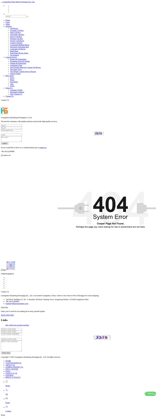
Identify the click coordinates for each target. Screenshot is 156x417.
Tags (11, 84)
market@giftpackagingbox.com (16, 304)
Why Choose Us (16, 94)
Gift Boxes (14, 28)
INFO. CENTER (11, 369)
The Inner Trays (16, 69)
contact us (42, 148)
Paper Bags (14, 51)
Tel (6, 394)
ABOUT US (10, 365)
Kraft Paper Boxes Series (19, 53)
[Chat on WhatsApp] (150, 393)
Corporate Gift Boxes (18, 49)
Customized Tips (16, 65)
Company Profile (16, 90)
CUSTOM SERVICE (13, 363)
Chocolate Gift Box (17, 35)
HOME (8, 361)
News (12, 78)
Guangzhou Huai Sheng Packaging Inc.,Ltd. (19, 2)
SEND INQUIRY (7, 315)
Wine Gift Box (15, 33)
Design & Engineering (18, 59)
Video (7, 24)
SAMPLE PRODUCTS (14, 367)
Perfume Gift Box (16, 39)
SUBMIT (5, 143)
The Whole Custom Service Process (23, 72)
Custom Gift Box (16, 43)
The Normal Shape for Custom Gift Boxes (25, 67)
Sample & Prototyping (18, 63)
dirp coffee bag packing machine (17, 325)
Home (7, 20)
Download (14, 82)
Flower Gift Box (16, 37)
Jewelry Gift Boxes (17, 41)
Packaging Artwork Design (20, 61)
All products (14, 55)
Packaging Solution (17, 92)
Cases (7, 22)
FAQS (7, 371)
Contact (8, 411)
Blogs (12, 80)
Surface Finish (15, 74)
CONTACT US (11, 373)
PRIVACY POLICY (13, 377)
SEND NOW (6, 353)
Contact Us (9, 96)
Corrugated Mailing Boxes (19, 45)
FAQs (12, 86)
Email (7, 403)
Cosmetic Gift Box (17, 30)
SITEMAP (9, 375)
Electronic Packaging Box (19, 47)
